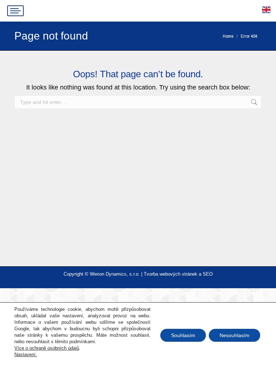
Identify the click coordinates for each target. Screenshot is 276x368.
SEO (208, 274)
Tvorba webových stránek (170, 274)
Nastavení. (25, 354)
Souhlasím (183, 335)
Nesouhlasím (234, 335)
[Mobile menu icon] (15, 10)
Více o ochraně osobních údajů (46, 348)
